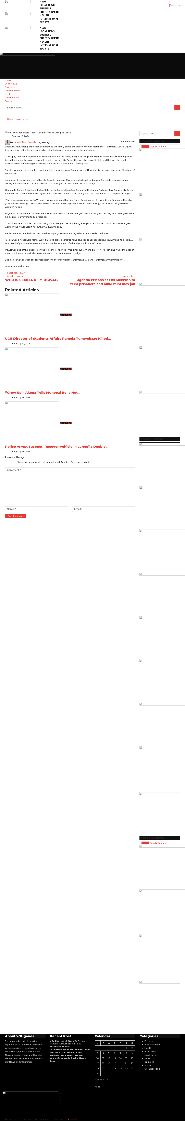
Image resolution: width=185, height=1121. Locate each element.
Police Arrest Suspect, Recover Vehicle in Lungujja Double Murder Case (68, 1058)
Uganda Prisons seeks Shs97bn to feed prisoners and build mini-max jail (102, 282)
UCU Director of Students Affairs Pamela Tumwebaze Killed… (58, 339)
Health (44, 15)
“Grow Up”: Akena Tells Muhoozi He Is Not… (42, 393)
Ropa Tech (73, 1119)
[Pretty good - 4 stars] (12, 462)
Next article (127, 276)
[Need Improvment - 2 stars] (7, 462)
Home (10, 119)
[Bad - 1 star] (5, 462)
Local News (47, 4)
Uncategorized (152, 1069)
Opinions (149, 1062)
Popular (153, 146)
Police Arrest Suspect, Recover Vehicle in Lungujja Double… (56, 447)
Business (45, 8)
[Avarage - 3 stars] (10, 462)
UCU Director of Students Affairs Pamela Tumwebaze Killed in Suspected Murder (67, 1044)
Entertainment (50, 11)
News (43, 1)
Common (162, 146)
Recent (145, 146)
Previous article (15, 276)
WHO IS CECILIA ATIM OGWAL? (31, 280)
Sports (44, 22)
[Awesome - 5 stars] (14, 462)
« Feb (97, 1086)
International (49, 18)
